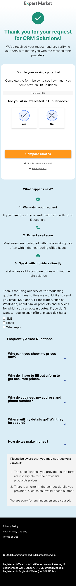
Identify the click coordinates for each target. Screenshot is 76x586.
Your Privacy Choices (15, 531)
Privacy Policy (10, 526)
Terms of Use (10, 536)
